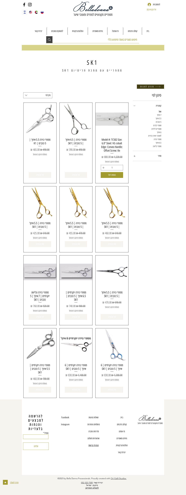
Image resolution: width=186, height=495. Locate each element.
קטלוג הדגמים (122, 424)
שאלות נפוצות (94, 417)
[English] (30, 12)
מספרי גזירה (157, 139)
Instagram (65, 424)
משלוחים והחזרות (93, 424)
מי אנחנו (122, 431)
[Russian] (42, 12)
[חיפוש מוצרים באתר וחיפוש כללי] (49, 39)
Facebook (65, 417)
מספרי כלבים (157, 125)
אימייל (46, 433)
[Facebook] (24, 4)
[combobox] (37, 95)
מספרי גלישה (157, 146)
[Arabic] (36, 12)
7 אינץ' (159, 115)
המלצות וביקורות (122, 445)
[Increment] (103, 167)
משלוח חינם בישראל (112, 161)
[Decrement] (121, 167)
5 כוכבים (158, 122)
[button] (153, 9)
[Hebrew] (24, 12)
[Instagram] (29, 4)
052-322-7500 (87, 482)
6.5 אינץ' (158, 143)
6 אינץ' (159, 132)
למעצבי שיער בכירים (154, 136)
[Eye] (150, 418)
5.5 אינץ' (158, 118)
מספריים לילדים (156, 129)
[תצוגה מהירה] (111, 119)
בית (122, 417)
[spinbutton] (112, 167)
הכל (160, 111)
